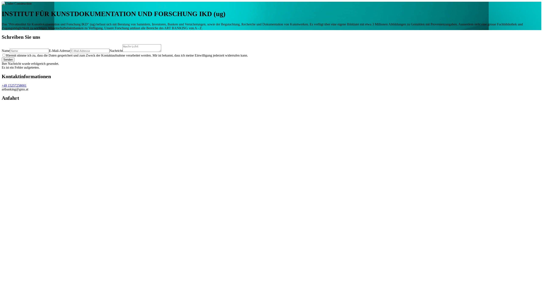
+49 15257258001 (14, 85)
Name (6, 51)
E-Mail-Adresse (59, 51)
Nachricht (116, 51)
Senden (8, 59)
